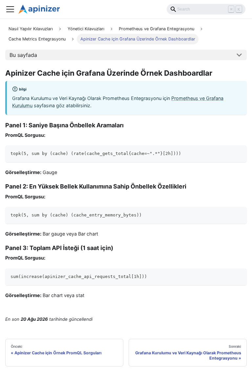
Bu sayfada (23, 55)
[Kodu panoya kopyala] (238, 153)
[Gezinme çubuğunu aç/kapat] (10, 9)
